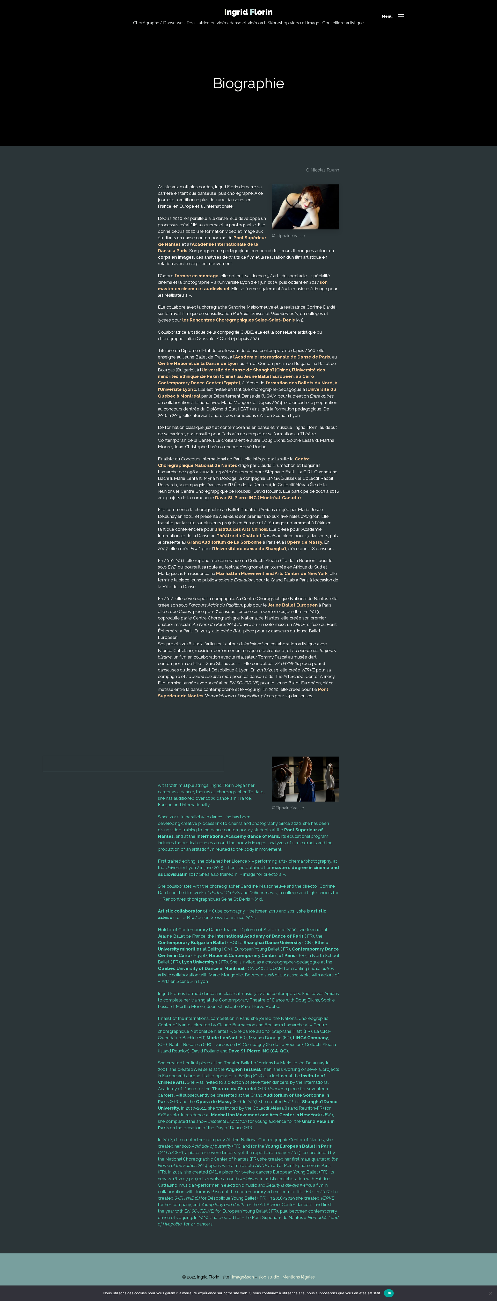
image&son (243, 1277)
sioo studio (268, 1277)
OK (388, 1293)
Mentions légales (298, 1277)
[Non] (490, 1293)
